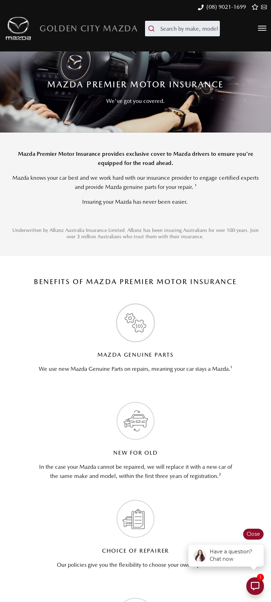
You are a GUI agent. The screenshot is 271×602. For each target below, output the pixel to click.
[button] (262, 28)
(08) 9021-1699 (226, 7)
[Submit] (152, 28)
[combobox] (182, 28)
